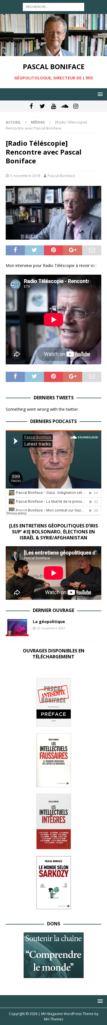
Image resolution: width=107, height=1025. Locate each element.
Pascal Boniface (61, 175)
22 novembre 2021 (51, 628)
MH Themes (53, 1019)
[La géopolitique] (17, 627)
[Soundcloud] (65, 106)
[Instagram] (76, 106)
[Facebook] (31, 106)
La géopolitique (49, 621)
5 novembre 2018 (25, 175)
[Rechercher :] (53, 6)
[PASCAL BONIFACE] (53, 53)
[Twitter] (42, 106)
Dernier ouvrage (53, 610)
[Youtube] (53, 106)
